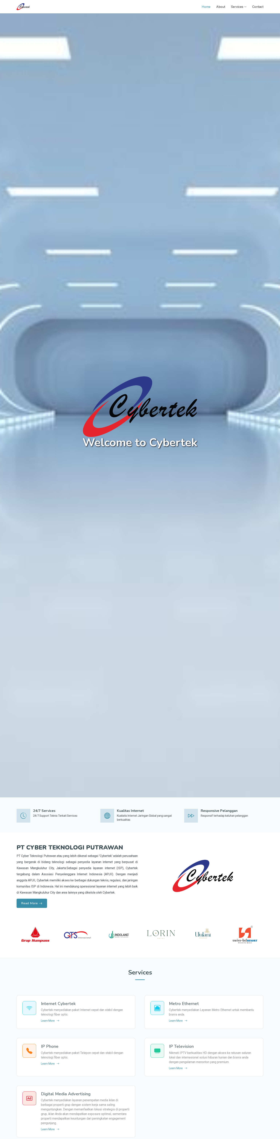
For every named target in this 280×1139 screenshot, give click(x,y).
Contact (257, 7)
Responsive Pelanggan (219, 810)
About (220, 7)
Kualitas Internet (130, 810)
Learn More (48, 1020)
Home (206, 7)
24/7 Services (44, 810)
